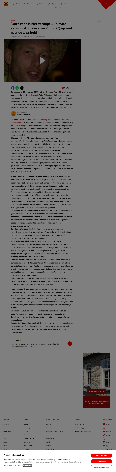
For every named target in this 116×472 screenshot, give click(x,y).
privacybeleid (27, 465)
